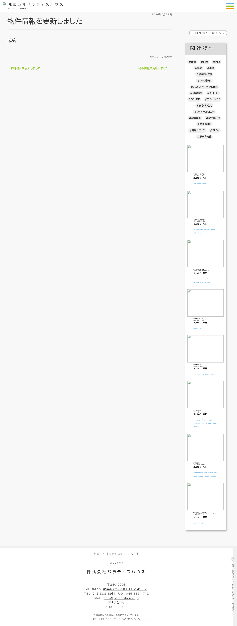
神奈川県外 (206, 80)
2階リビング (198, 130)
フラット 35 (213, 99)
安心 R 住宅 (205, 105)
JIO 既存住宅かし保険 (205, 87)
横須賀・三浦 (205, 74)
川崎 (211, 68)
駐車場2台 (214, 118)
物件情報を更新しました (26, 69)
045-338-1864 (103, 593)
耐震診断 (197, 93)
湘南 (205, 62)
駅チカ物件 (205, 136)
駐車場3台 (205, 124)
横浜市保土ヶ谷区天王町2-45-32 (125, 589)
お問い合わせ (116, 602)
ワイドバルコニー (205, 112)
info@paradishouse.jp (121, 598)
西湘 (217, 62)
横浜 (193, 62)
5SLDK (195, 99)
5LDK (215, 130)
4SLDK (214, 93)
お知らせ (167, 57)
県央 (199, 68)
